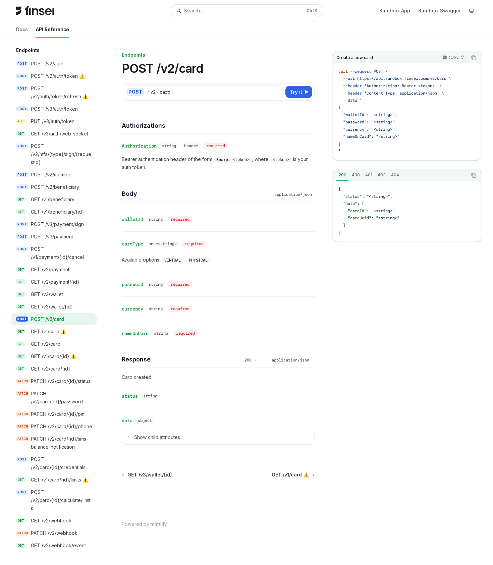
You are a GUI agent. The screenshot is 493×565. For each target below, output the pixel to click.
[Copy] (277, 92)
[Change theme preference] (471, 10)
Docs (22, 29)
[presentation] (59, 301)
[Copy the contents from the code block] (473, 57)
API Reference (52, 29)
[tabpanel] (407, 211)
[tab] (342, 175)
